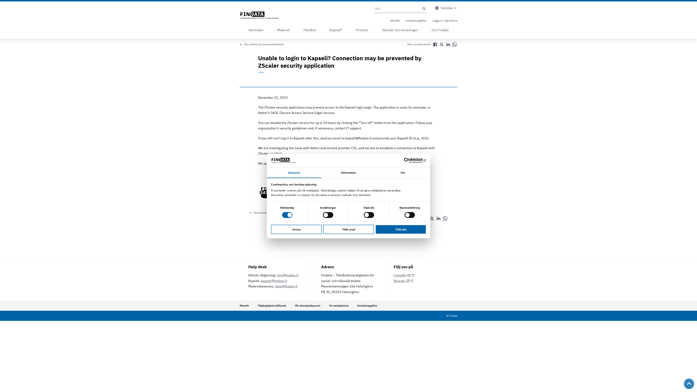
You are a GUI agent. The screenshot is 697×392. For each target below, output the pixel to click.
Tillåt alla (400, 229)
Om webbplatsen (339, 305)
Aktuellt (395, 20)
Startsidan (255, 30)
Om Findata (440, 30)
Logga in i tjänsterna (444, 20)
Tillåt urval (348, 229)
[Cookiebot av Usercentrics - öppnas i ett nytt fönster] (410, 160)
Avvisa (296, 229)
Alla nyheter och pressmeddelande (264, 44)
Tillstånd (309, 30)
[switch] (328, 215)
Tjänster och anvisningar (400, 30)
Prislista (362, 30)
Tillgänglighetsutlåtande (272, 305)
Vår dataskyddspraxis (307, 305)
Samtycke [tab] (294, 172)
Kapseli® (336, 30)
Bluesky (399, 281)
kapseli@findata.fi (274, 281)
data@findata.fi (286, 286)
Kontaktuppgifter (416, 20)
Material (283, 30)
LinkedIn (400, 275)
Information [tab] (348, 172)
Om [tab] (403, 172)
